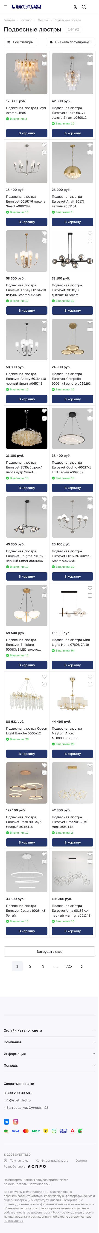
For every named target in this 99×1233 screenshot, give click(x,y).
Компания (12, 1042)
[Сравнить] (44, 63)
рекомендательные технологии (27, 1184)
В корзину (27, 133)
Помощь (11, 1065)
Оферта (81, 1160)
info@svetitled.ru (17, 1100)
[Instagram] (15, 1122)
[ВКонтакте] (6, 1122)
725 (69, 966)
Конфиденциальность (52, 1160)
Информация (15, 1054)
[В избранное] (44, 56)
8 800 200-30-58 (17, 1093)
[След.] (81, 966)
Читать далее (13, 1220)
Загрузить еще (49, 951)
